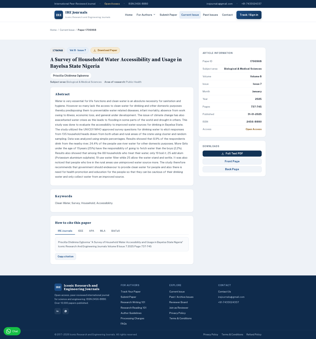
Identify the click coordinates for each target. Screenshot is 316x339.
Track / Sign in (249, 14)
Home (129, 14)
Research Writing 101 (133, 302)
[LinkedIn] (57, 311)
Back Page (232, 169)
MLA (103, 230)
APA (91, 230)
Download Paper (107, 50)
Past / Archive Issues (181, 296)
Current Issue (190, 14)
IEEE (80, 230)
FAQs (124, 323)
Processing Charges (132, 318)
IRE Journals (65, 230)
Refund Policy (254, 334)
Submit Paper (168, 14)
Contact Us (224, 291)
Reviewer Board (178, 302)
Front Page (232, 161)
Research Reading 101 (133, 307)
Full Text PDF (234, 153)
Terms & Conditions (180, 318)
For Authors (144, 14)
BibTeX (115, 230)
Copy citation (66, 256)
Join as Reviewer (178, 307)
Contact (227, 14)
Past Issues (210, 14)
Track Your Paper (131, 291)
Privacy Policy (177, 313)
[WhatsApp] (66, 311)
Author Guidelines (131, 313)
